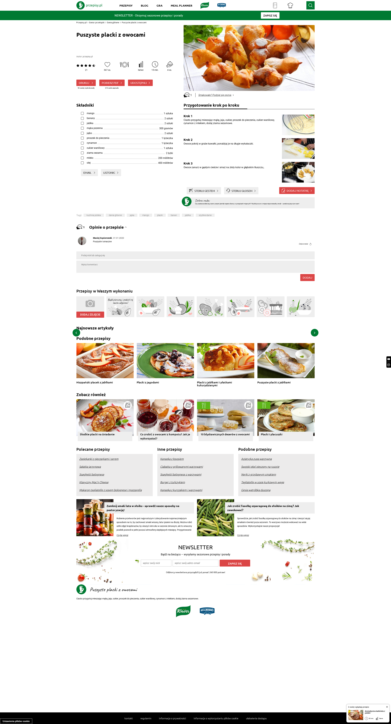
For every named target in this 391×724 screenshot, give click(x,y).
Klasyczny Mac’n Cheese (93, 482)
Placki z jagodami (148, 382)
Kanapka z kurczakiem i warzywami (181, 490)
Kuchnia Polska (94, 215)
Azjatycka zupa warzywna (256, 458)
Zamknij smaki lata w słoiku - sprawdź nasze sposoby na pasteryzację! (143, 508)
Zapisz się (235, 563)
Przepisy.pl (81, 22)
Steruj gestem (204, 190)
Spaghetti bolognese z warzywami (180, 474)
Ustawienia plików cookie (16, 721)
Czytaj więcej (122, 535)
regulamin (145, 718)
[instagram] (388, 365)
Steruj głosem (242, 190)
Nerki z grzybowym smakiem (258, 474)
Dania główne (113, 22)
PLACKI (160, 215)
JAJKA (132, 215)
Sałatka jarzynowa (90, 466)
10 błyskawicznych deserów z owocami (225, 434)
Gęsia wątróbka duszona (255, 490)
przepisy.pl (88, 56)
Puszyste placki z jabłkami (274, 382)
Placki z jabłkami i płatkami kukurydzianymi (214, 384)
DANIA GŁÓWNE (115, 215)
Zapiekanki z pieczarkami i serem (99, 458)
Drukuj (84, 82)
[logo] (89, 5)
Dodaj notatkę (298, 190)
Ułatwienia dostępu (256, 718)
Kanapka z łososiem (172, 458)
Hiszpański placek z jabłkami (94, 382)
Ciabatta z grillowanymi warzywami (181, 466)
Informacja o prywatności (172, 718)
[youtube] (388, 359)
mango (145, 215)
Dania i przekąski (96, 22)
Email (87, 172)
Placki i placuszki (271, 434)
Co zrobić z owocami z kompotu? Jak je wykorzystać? (165, 436)
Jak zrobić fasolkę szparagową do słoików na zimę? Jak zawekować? (263, 508)
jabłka (188, 215)
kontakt (128, 718)
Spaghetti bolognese (91, 474)
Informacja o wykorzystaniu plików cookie (216, 718)
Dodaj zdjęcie (90, 314)
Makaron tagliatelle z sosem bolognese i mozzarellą (110, 490)
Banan (174, 215)
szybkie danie (205, 215)
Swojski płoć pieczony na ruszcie (260, 466)
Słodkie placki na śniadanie (97, 434)
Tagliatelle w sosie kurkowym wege (262, 482)
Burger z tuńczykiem (172, 482)
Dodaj (307, 277)
